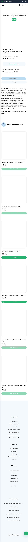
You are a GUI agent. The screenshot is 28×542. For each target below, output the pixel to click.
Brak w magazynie (14, 168)
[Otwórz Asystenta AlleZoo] (26, 533)
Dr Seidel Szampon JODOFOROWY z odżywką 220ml (14, 295)
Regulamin (14, 472)
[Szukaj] (19, 5)
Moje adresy (14, 454)
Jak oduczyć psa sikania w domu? (13, 513)
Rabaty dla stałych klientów (14, 429)
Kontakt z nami (14, 421)
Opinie (14, 82)
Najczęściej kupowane (14, 432)
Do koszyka (15, 257)
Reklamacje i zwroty (14, 424)
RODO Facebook (14, 478)
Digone (18, 535)
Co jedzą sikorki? (14, 506)
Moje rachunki (14, 451)
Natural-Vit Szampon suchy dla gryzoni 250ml (13, 162)
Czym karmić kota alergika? (13, 517)
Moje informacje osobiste (14, 456)
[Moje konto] (23, 5)
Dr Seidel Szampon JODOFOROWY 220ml (11, 251)
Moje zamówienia (14, 448)
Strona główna (6, 15)
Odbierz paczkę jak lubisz (14, 435)
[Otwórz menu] (3, 5)
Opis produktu (13, 78)
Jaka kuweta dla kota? (14, 510)
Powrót (14, 19)
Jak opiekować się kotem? (14, 520)
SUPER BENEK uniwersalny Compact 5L (11, 206)
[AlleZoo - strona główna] (8, 5)
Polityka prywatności (14, 437)
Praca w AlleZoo (14, 481)
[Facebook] (26, 1)
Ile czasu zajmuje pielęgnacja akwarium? (13, 503)
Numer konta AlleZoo (14, 470)
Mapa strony (14, 475)
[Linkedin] (15, 486)
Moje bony (14, 459)
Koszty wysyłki (14, 426)
